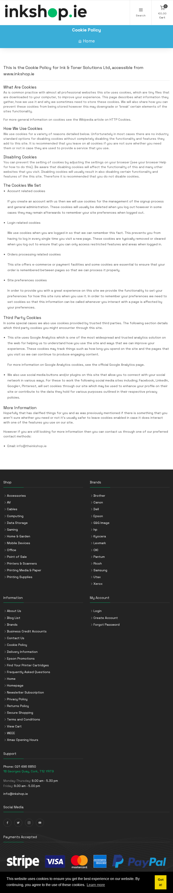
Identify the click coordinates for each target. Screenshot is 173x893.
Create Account (105, 618)
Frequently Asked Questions (28, 672)
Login (97, 611)
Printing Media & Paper (24, 570)
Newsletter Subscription (25, 692)
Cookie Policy (17, 645)
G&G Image (101, 523)
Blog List (13, 618)
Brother (99, 496)
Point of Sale (17, 557)
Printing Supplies (19, 577)
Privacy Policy (17, 699)
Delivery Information (22, 652)
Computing (15, 516)
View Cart (14, 726)
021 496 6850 (25, 766)
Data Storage (17, 523)
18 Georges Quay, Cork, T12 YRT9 (28, 771)
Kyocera (99, 536)
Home (89, 41)
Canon (98, 502)
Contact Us (15, 638)
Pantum (99, 557)
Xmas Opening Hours (22, 740)
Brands (12, 625)
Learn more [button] (96, 885)
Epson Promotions (21, 658)
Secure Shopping (20, 713)
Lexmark (99, 543)
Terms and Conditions (23, 719)
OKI (95, 550)
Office (11, 550)
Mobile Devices (18, 543)
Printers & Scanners (22, 563)
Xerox (97, 584)
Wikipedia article (91, 119)
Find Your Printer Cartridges (28, 665)
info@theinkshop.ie (32, 446)
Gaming (12, 529)
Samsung (100, 570)
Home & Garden (18, 536)
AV (9, 502)
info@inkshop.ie (15, 794)
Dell (96, 509)
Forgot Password (106, 625)
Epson (98, 516)
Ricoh (97, 563)
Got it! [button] (161, 882)
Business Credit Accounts (27, 631)
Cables (12, 509)
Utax (97, 577)
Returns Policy (18, 706)
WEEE (11, 733)
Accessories (16, 496)
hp (95, 529)
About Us (14, 611)
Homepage (15, 685)
